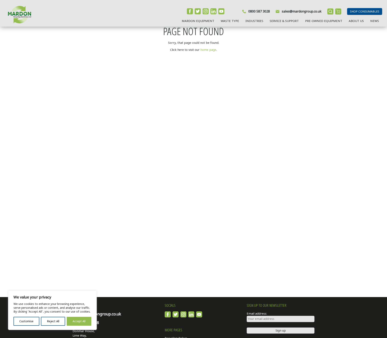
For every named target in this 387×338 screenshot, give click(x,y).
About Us (356, 21)
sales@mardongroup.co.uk (301, 11)
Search (330, 11)
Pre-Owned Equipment (323, 21)
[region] (52, 310)
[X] (198, 11)
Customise (26, 321)
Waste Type (230, 21)
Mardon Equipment (198, 21)
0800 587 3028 (259, 11)
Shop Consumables (364, 11)
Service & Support (284, 21)
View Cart (338, 11)
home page (208, 50)
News (374, 21)
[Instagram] (206, 11)
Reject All (53, 321)
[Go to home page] (17, 14)
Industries (254, 21)
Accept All (79, 321)
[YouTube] (221, 11)
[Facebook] (190, 11)
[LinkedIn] (213, 11)
